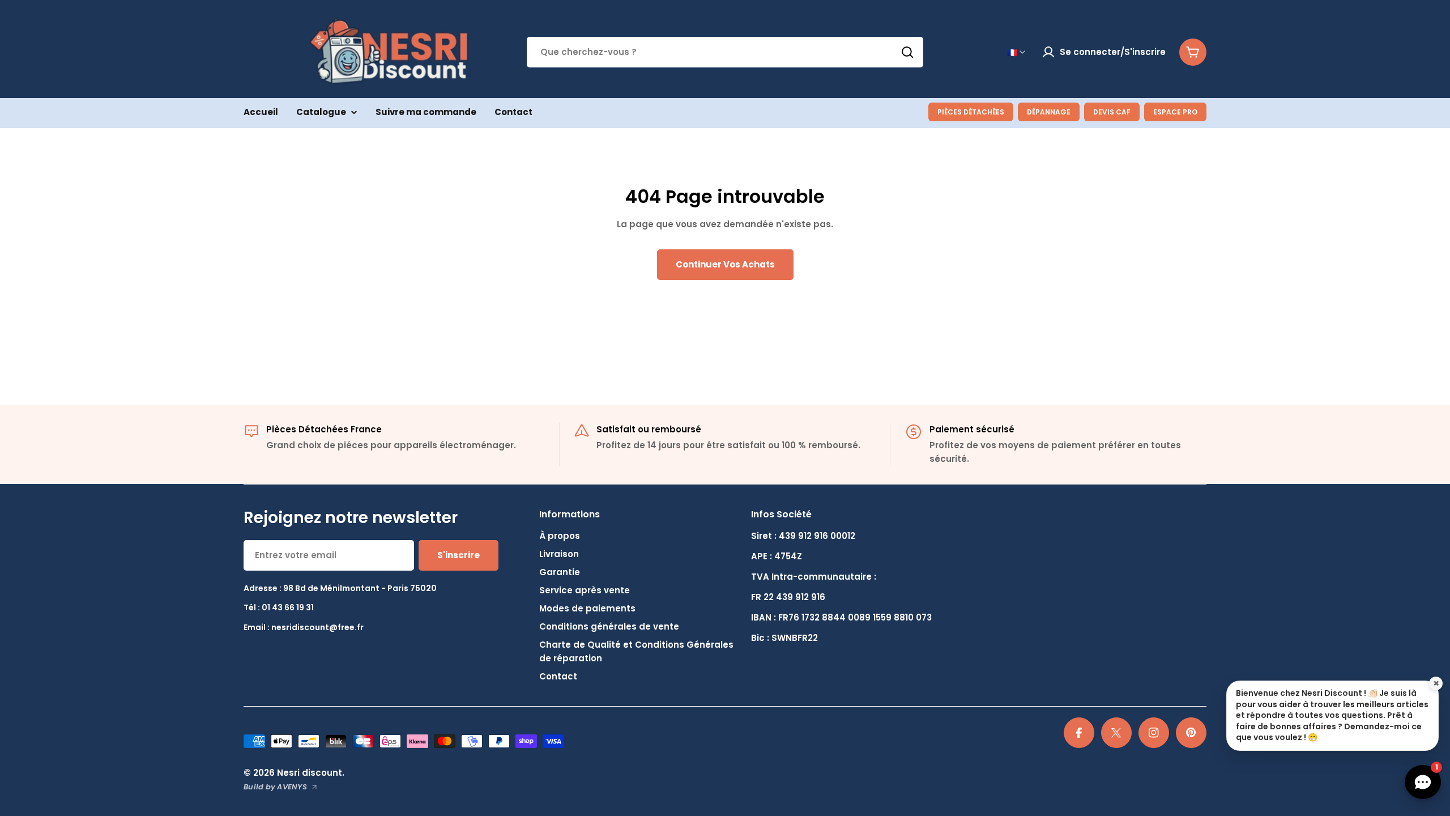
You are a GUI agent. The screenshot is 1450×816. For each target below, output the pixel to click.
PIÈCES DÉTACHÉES (970, 112)
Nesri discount (309, 773)
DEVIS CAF (1112, 112)
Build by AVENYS (275, 786)
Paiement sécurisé (971, 429)
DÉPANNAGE (1049, 112)
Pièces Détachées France (324, 429)
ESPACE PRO (1175, 112)
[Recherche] (907, 52)
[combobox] (725, 52)
